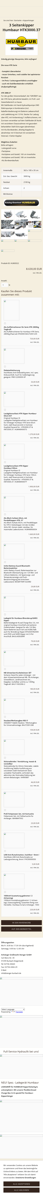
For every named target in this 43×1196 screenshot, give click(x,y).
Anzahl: (4, 280)
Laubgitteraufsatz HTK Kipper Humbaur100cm (16, 467)
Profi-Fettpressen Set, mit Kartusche (19, 814)
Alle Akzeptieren (21, 1184)
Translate (19, 1012)
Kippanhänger (28, 20)
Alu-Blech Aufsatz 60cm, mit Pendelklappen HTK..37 (15, 519)
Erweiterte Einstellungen (26, 1177)
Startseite (17, 20)
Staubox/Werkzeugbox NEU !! (16, 720)
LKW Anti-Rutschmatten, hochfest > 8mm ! (21, 855)
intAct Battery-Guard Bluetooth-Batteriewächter (17, 567)
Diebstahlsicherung (12, 370)
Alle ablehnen (21, 1190)
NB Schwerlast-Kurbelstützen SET (17, 673)
